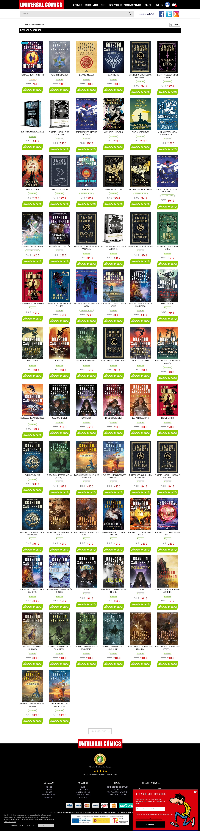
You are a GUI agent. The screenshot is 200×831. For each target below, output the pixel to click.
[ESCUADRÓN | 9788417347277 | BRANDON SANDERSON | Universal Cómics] (140, 571)
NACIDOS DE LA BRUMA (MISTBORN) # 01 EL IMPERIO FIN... (59, 533)
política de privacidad (166, 814)
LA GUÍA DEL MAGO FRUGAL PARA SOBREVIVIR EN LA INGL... (167, 133)
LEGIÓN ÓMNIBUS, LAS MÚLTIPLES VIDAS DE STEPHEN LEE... (113, 590)
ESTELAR (86, 589)
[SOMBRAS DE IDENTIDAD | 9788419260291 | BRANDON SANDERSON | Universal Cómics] (167, 285)
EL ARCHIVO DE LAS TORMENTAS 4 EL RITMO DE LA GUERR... (32, 590)
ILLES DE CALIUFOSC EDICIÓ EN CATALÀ (140, 189)
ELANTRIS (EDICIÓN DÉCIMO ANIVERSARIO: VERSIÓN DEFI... (167, 590)
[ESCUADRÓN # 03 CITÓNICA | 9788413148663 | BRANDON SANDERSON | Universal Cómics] (113, 400)
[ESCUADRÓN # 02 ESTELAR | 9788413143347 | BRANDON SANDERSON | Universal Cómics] (59, 400)
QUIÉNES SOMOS (83, 792)
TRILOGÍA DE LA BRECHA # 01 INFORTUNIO (32, 75)
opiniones (100, 775)
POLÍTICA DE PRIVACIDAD (117, 792)
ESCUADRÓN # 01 (86, 418)
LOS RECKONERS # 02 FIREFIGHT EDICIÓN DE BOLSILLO (140, 533)
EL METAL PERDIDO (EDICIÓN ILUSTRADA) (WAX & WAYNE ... (140, 76)
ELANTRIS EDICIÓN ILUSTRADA (59, 189)
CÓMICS (88, 5)
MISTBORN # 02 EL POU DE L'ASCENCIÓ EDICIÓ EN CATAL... (167, 190)
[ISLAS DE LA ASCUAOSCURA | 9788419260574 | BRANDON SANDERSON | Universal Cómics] (113, 171)
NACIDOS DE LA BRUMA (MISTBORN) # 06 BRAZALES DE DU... (59, 647)
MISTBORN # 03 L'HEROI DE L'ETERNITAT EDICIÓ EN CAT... (86, 133)
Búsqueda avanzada (146, 13)
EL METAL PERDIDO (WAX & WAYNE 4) (86, 360)
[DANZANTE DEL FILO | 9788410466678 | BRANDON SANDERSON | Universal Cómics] (113, 57)
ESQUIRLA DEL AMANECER (32, 475)
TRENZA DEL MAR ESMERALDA (140, 132)
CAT (162, 5)
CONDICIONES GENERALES (117, 787)
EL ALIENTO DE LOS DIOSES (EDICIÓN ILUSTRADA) (167, 76)
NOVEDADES (77, 5)
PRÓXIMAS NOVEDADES (132, 5)
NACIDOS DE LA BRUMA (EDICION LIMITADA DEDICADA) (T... (113, 247)
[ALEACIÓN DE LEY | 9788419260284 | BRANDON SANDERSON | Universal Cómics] (59, 343)
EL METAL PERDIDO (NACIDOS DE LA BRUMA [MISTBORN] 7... (59, 476)
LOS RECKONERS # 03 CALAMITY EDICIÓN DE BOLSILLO (167, 533)
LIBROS (95, 5)
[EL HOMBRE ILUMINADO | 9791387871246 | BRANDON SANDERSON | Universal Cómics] (32, 171)
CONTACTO (147, 5)
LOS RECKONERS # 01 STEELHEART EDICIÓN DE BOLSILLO (59, 590)
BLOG (83, 787)
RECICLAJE (83, 797)
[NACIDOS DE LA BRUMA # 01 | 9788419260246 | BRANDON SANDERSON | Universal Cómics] (140, 343)
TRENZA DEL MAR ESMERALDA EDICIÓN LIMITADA (167, 247)
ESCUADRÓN (140, 589)
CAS (157, 5)
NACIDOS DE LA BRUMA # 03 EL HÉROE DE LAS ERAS (32, 419)
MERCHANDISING (115, 5)
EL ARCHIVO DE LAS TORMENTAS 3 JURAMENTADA (32, 647)
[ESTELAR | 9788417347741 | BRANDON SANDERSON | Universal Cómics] (86, 571)
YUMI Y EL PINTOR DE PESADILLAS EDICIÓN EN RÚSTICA (59, 304)
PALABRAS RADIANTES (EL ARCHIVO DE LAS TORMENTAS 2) (86, 476)
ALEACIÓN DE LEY (59, 360)
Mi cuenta (167, 5)
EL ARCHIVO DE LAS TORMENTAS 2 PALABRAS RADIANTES (32, 704)
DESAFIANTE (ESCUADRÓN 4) (140, 418)
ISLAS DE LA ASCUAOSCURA (113, 189)
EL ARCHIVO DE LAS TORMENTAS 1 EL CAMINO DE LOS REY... (59, 704)
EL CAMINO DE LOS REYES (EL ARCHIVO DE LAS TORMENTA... (114, 476)
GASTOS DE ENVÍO (83, 795)
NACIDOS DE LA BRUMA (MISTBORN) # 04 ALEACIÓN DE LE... (113, 647)
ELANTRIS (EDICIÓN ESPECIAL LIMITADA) (32, 132)
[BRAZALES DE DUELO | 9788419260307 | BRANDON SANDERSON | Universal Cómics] (32, 343)
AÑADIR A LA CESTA (32, 89)
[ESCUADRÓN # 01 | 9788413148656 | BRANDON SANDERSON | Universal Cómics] (86, 400)
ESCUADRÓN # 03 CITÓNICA (113, 418)
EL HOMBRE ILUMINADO (32, 189)
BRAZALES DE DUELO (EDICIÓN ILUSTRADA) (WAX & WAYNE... (86, 247)
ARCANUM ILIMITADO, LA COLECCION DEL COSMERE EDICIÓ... (113, 533)
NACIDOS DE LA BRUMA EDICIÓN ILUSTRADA (113, 360)
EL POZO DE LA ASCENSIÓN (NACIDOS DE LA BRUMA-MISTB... (167, 476)
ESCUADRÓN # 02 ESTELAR (59, 418)
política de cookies (10, 822)
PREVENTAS (48, 797)
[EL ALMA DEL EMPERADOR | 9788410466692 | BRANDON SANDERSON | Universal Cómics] (86, 57)
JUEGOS (103, 5)
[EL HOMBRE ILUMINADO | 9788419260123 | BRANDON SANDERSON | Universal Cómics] (167, 400)
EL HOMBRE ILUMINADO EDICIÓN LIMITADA (32, 303)
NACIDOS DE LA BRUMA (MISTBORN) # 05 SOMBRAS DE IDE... (86, 647)
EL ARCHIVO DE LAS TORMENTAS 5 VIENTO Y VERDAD (113, 304)
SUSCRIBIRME (150, 824)
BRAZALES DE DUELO (32, 360)
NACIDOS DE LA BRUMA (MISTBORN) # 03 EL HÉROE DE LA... (140, 647)
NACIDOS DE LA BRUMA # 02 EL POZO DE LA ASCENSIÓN (167, 361)
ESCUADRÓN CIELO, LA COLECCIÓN (59, 246)
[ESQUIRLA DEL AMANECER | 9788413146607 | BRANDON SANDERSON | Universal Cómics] (32, 457)
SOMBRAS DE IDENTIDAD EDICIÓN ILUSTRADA (140, 246)
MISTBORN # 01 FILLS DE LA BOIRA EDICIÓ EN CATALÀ (86, 304)
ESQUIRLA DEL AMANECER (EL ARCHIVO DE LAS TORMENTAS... (32, 533)
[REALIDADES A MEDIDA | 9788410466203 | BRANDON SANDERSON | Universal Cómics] (86, 171)
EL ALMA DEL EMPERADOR (86, 75)
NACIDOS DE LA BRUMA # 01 (140, 360)
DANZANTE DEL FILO (113, 75)
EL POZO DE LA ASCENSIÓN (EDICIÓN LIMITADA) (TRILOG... (59, 133)
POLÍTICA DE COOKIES (117, 795)
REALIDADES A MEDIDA (86, 189)
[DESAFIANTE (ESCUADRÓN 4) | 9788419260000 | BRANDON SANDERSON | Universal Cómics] (140, 400)
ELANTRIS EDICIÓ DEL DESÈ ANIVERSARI (33, 246)
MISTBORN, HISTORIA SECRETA (59, 75)
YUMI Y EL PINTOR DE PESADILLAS (113, 132)
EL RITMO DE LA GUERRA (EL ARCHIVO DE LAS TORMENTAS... (140, 304)
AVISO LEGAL (117, 789)
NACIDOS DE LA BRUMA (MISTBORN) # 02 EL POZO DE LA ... (86, 533)
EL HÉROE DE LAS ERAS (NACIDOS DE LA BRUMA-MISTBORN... (140, 476)
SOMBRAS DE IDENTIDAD (167, 303)
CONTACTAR (83, 789)
